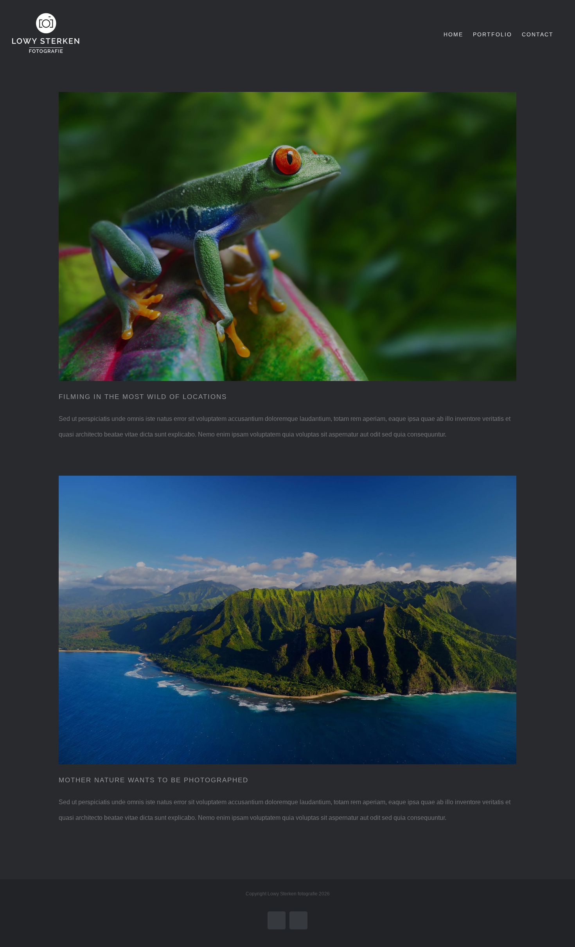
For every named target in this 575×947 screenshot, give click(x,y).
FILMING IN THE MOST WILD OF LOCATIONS (143, 397)
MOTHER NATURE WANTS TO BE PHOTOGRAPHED (153, 780)
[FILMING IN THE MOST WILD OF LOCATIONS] (287, 236)
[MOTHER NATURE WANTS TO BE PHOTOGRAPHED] (287, 620)
